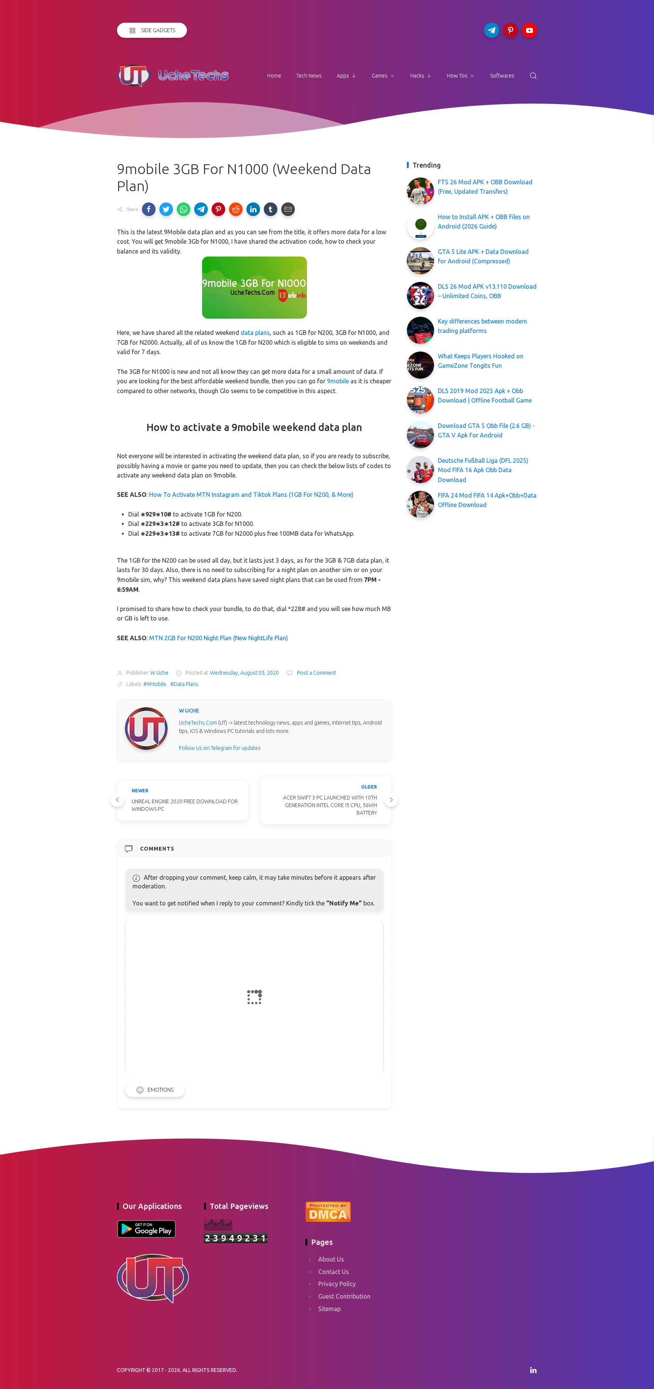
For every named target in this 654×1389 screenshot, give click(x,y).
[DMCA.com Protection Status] (328, 1210)
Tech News (309, 76)
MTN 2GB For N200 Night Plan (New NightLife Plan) (218, 638)
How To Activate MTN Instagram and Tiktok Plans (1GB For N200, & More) (251, 494)
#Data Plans (184, 684)
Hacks (417, 76)
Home (274, 76)
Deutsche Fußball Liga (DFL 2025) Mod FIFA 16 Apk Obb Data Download (483, 470)
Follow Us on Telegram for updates (220, 748)
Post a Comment (316, 673)
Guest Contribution (344, 1296)
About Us (331, 1259)
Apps (343, 76)
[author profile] (146, 728)
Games (380, 76)
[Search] (533, 75)
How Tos (457, 76)
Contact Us (333, 1271)
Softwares (502, 76)
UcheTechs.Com (198, 723)
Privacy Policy (337, 1283)
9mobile (338, 381)
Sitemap (329, 1308)
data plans (255, 332)
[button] (149, 209)
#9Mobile (154, 684)
